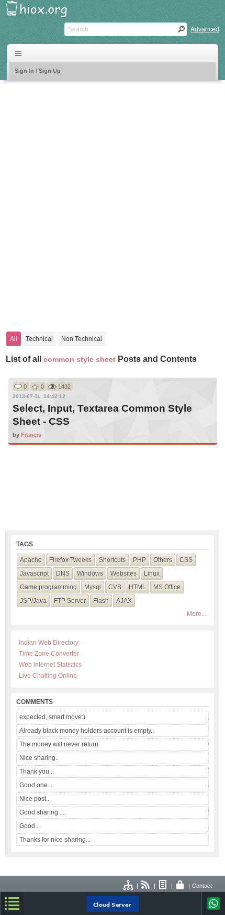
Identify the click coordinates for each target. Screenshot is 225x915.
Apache (31, 560)
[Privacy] (180, 885)
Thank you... (36, 771)
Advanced (204, 29)
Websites (123, 573)
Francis (31, 435)
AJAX (124, 600)
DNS (63, 573)
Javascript (34, 573)
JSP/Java (33, 600)
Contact (202, 886)
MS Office (167, 587)
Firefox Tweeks (70, 560)
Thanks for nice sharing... (55, 839)
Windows (90, 573)
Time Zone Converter (49, 653)
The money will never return (58, 744)
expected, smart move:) (52, 717)
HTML (137, 587)
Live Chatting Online (48, 675)
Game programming (48, 587)
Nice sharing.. (39, 758)
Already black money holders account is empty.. (86, 730)
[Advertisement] (112, 200)
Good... (29, 826)
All (13, 339)
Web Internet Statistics (50, 664)
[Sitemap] (129, 885)
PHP (139, 560)
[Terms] (163, 885)
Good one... (35, 785)
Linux (152, 573)
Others (162, 560)
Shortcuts (112, 560)
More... (196, 614)
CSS (186, 560)
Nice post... (35, 798)
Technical (39, 339)
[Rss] (146, 885)
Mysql (92, 587)
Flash (101, 600)
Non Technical (81, 339)
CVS (114, 587)
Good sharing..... (42, 812)
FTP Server (70, 600)
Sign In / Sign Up (38, 71)
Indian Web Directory (48, 642)
